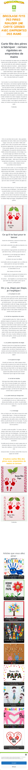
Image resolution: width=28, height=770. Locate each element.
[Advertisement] (14, 122)
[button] (26, 754)
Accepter (14, 763)
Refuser (14, 766)
